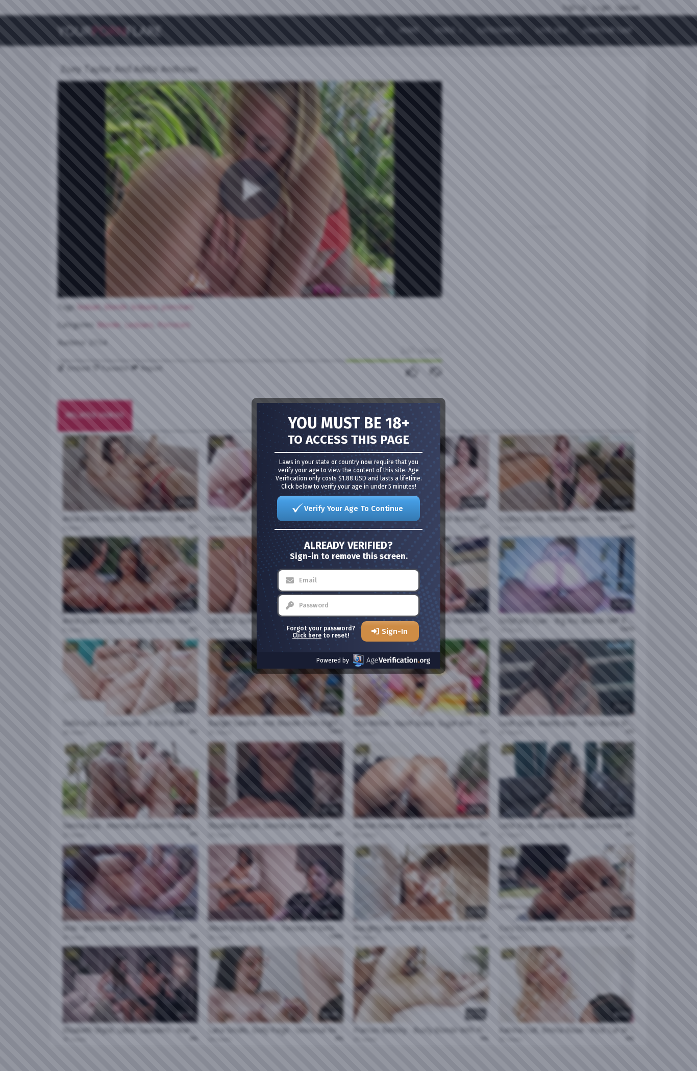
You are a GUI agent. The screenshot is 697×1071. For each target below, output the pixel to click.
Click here (306, 635)
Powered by (332, 660)
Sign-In (395, 631)
